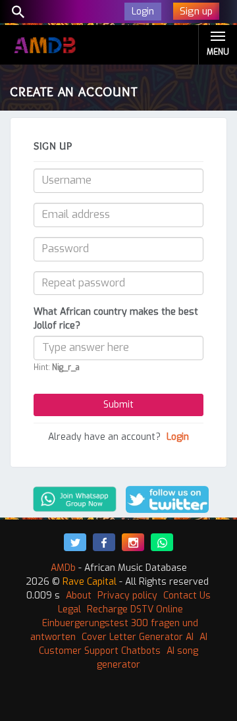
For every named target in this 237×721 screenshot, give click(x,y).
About (79, 595)
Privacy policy (127, 595)
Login (178, 437)
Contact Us (187, 595)
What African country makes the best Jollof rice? (116, 319)
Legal (69, 609)
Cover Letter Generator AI (138, 637)
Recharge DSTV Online (135, 609)
